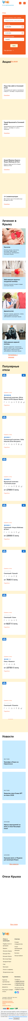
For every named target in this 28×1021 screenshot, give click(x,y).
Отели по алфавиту (8, 969)
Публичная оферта (6, 1005)
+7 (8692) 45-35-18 (19, 981)
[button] (24, 3)
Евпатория (5, 966)
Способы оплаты (6, 984)
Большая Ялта (6, 953)
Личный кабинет (19, 955)
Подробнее (7, 405)
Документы (5, 987)
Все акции (14, 61)
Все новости (14, 864)
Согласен (16, 1018)
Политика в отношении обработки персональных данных (8, 1002)
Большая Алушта (7, 956)
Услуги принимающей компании (18, 948)
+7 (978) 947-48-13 (19, 983)
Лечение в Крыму (7, 951)
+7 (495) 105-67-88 (19, 985)
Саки (4, 964)
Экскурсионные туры (8, 972)
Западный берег (7, 961)
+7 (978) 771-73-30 (19, 989)
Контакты (17, 953)
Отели (4, 13)
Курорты (5, 948)
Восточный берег (7, 959)
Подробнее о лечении (13, 356)
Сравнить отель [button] (8, 392)
